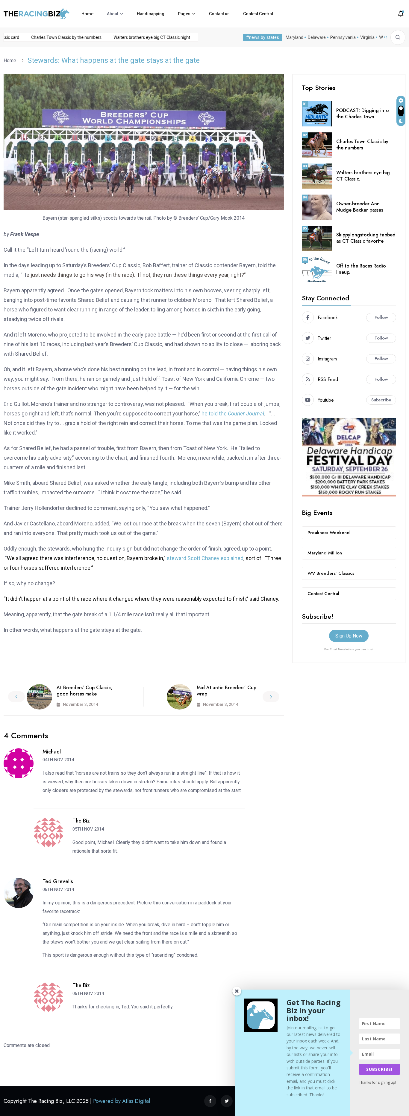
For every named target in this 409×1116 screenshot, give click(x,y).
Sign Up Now (348, 636)
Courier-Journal (246, 413)
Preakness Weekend (328, 532)
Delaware (317, 37)
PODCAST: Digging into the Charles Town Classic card (54, 37)
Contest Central (258, 13)
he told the (215, 413)
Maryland (294, 37)
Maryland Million (324, 553)
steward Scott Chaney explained (205, 558)
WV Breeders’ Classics (330, 573)
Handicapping (150, 13)
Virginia (367, 37)
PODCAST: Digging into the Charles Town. (362, 113)
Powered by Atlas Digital (121, 1101)
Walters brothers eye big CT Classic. (363, 175)
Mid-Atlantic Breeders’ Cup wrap (226, 690)
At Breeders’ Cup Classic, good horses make (84, 690)
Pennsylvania (343, 37)
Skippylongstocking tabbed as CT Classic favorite (366, 237)
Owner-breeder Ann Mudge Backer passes (359, 206)
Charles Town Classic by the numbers (151, 37)
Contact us (219, 13)
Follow (381, 317)
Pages (184, 13)
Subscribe (381, 400)
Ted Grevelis (58, 881)
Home (87, 13)
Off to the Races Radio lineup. (361, 269)
